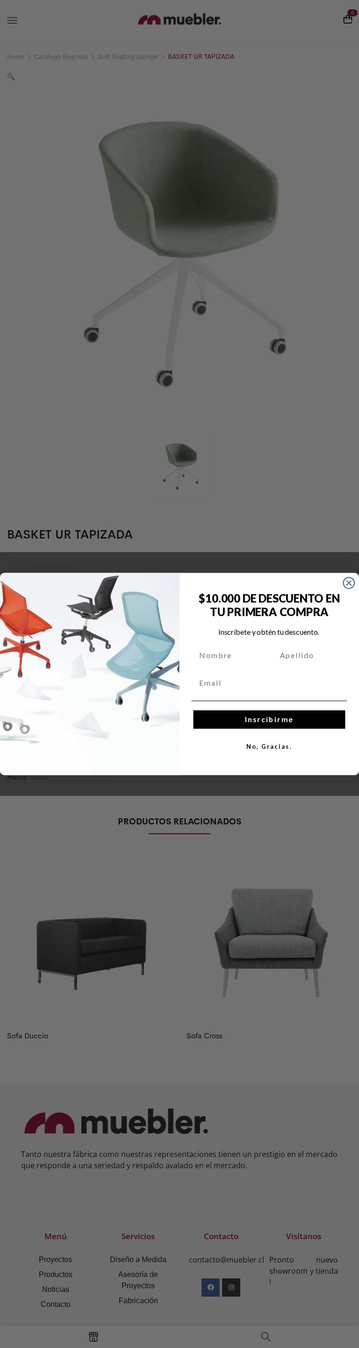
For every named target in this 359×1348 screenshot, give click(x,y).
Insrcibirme (269, 719)
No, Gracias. (269, 747)
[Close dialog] (349, 583)
